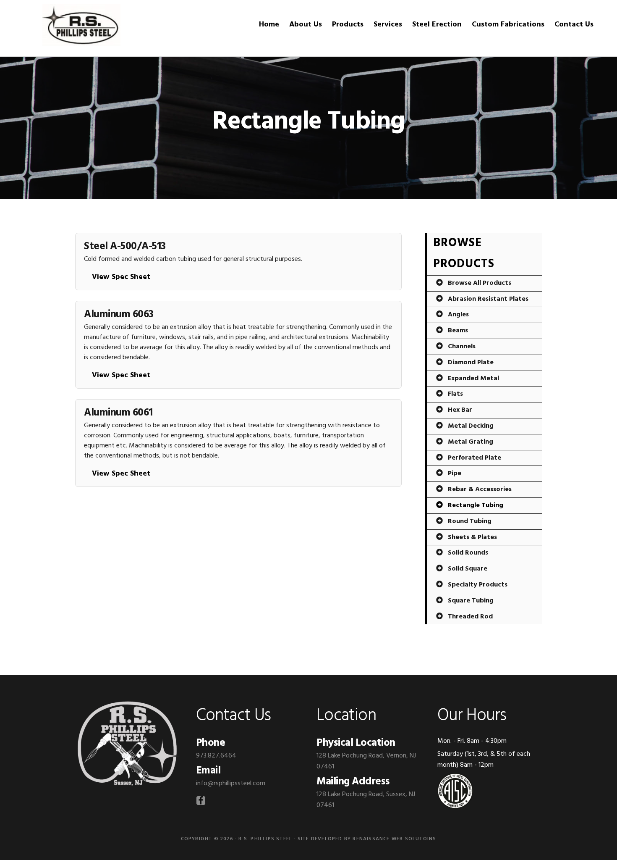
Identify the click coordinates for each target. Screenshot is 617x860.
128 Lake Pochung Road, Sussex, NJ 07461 (365, 800)
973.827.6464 (216, 755)
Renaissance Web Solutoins (394, 839)
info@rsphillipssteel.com (230, 783)
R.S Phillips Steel (81, 25)
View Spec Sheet (121, 277)
